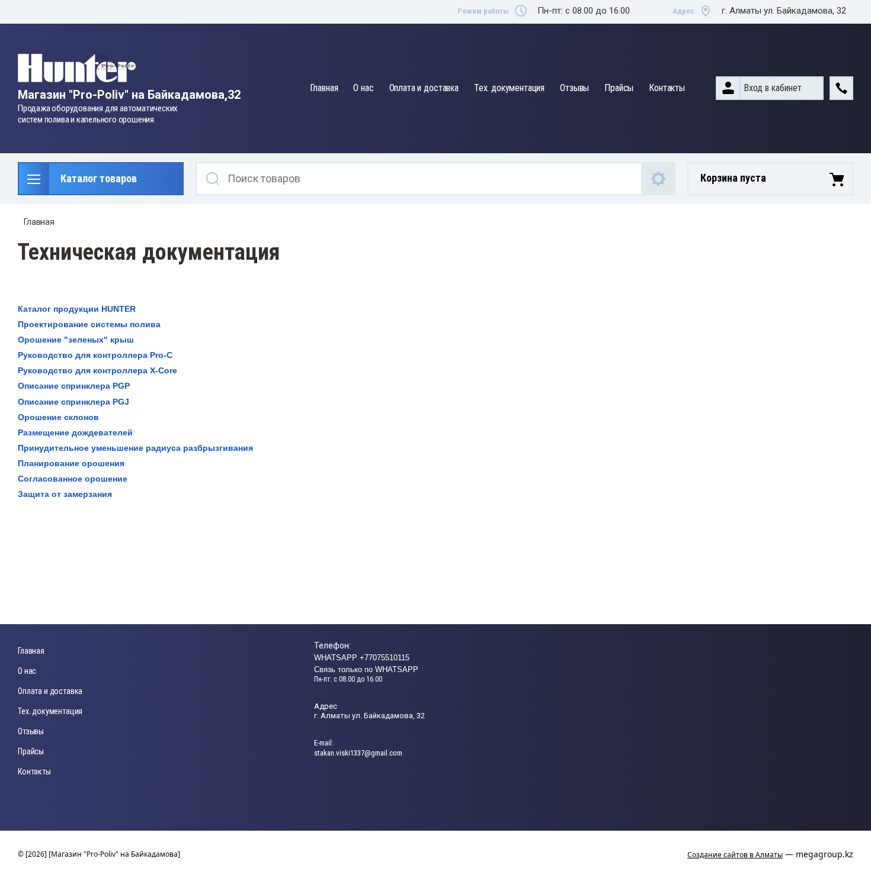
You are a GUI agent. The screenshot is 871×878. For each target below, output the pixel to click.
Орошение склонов (58, 417)
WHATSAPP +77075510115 (361, 657)
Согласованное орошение (72, 478)
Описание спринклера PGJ (73, 401)
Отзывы (574, 87)
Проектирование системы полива (89, 324)
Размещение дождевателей (75, 432)
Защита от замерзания (65, 494)
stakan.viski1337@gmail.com (358, 752)
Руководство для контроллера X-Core (97, 370)
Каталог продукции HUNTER (77, 309)
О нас (363, 87)
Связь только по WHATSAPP (366, 669)
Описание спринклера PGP (74, 385)
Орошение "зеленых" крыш (76, 339)
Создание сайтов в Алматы (735, 855)
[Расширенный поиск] (658, 178)
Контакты (667, 87)
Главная (324, 87)
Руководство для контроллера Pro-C (95, 355)
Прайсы (618, 87)
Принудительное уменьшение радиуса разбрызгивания (135, 448)
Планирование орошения (71, 463)
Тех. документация (509, 87)
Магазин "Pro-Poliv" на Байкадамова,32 (129, 94)
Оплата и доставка (424, 87)
